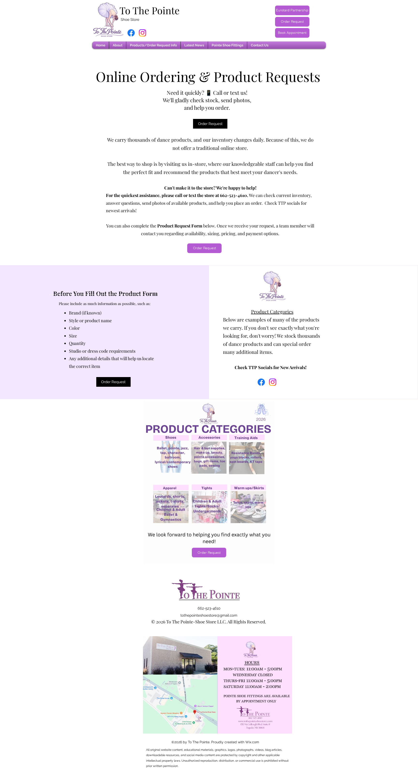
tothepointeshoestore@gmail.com (208, 615)
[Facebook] (131, 33)
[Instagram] (142, 33)
